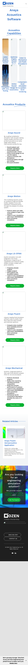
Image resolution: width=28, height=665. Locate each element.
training (8, 495)
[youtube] (12, 553)
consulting (9, 493)
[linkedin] (15, 553)
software (18, 493)
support (19, 495)
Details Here (13, 663)
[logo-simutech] (8, 1)
